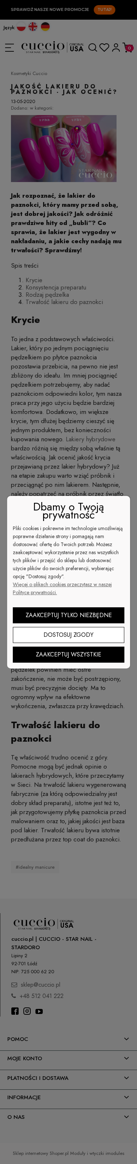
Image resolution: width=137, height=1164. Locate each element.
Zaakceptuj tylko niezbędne (69, 615)
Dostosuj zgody (68, 635)
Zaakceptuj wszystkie (68, 654)
